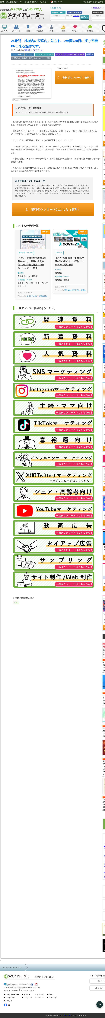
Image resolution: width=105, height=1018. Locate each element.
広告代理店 (16, 58)
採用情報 (15, 990)
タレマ (51, 995)
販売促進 (59, 54)
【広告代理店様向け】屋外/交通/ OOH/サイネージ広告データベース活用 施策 (69, 261)
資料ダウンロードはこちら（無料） (55, 209)
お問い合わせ (48, 977)
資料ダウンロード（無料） (77, 77)
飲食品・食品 (27, 58)
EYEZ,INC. (67, 1015)
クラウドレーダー (12, 995)
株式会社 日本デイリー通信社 (74, 290)
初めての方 (87, 2)
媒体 (15, 602)
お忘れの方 (76, 16)
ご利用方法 (99, 2)
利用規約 (38, 977)
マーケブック (10, 998)
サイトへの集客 (70, 54)
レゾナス (9, 1001)
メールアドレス (55, 16)
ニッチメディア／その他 (45, 54)
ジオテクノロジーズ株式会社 (37, 296)
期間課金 (89, 54)
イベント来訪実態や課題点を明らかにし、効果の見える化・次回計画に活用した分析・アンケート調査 (32, 263)
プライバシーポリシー (28, 990)
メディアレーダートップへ (12, 967)
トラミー (27, 995)
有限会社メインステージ (33, 50)
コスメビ (40, 998)
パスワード (72, 16)
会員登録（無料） (58, 12)
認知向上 (81, 54)
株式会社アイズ (23, 984)
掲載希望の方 (97, 12)
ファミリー (29, 54)
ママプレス (28, 998)
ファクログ (53, 998)
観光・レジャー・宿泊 (42, 58)
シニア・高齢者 (17, 54)
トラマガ (40, 995)
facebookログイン (74, 12)
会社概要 (7, 990)
